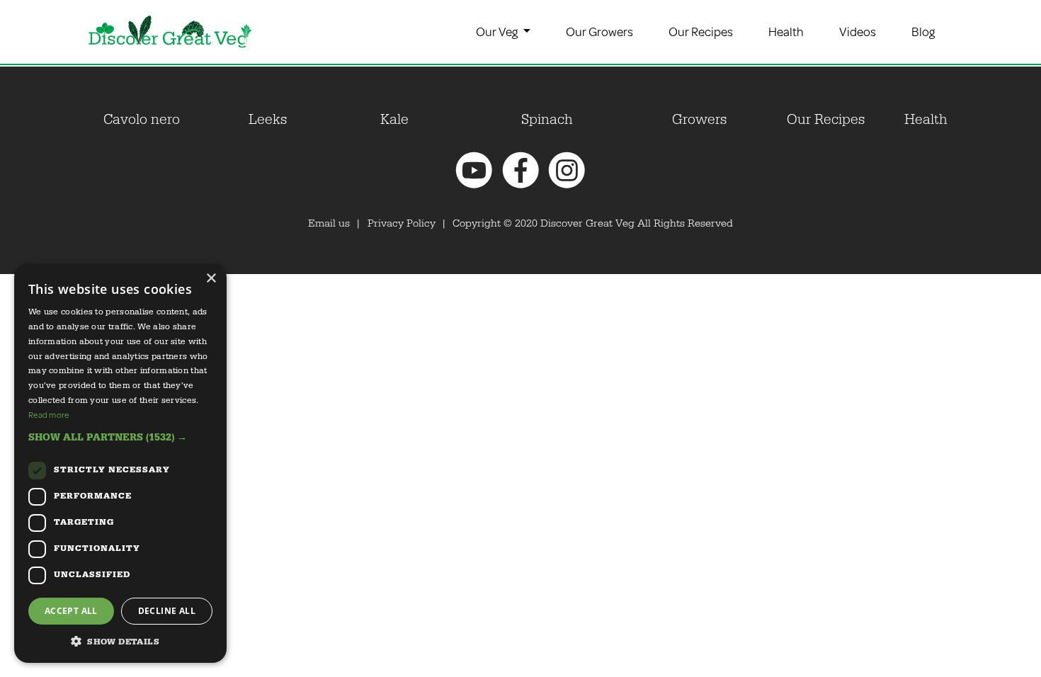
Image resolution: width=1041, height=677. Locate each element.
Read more (48, 415)
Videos (857, 31)
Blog (923, 31)
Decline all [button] (166, 611)
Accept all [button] (71, 611)
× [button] (210, 278)
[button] (120, 437)
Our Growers (599, 31)
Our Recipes (701, 31)
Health (786, 31)
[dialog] (120, 463)
